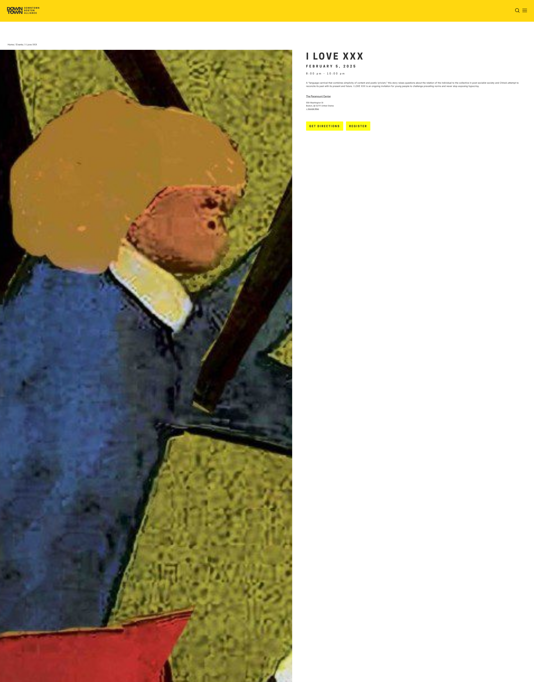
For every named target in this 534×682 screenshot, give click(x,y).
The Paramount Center (318, 96)
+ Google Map (312, 109)
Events (19, 44)
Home (11, 44)
